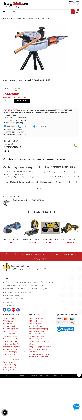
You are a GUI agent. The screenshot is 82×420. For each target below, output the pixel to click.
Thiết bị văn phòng (9, 365)
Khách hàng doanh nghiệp (38, 329)
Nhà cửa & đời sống (10, 349)
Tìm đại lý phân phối (36, 336)
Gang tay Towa (8, 357)
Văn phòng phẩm (9, 362)
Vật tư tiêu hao (8, 321)
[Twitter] (9, 310)
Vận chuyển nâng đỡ (10, 331)
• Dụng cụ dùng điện (69, 254)
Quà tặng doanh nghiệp (11, 370)
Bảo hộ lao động (8, 318)
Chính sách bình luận (36, 331)
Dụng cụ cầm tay (9, 323)
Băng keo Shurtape (9, 354)
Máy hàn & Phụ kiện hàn (11, 347)
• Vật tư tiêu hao (39, 254)
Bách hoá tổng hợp (9, 367)
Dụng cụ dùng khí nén (10, 329)
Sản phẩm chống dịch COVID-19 (14, 352)
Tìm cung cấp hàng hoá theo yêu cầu (39, 343)
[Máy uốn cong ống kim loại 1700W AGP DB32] (7, 203)
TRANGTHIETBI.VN (11, 110)
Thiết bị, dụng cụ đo (10, 341)
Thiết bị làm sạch (9, 334)
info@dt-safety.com (12, 305)
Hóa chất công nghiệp (11, 339)
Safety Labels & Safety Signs (13, 359)
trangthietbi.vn (11, 126)
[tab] (9, 159)
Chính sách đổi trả (35, 323)
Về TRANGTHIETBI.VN (37, 334)
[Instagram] (18, 310)
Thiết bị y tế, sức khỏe (11, 344)
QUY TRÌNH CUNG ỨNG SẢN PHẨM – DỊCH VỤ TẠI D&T (39, 355)
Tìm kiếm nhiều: (11, 254)
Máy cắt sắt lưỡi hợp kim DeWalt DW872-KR (38, 239)
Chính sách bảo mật (36, 318)
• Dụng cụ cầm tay (53, 254)
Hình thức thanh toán (36, 339)
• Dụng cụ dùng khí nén (41, 259)
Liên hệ (6, 151)
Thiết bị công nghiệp (10, 336)
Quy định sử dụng (35, 326)
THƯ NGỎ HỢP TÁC (36, 352)
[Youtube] (13, 310)
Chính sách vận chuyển (37, 321)
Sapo (74, 376)
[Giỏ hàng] (77, 13)
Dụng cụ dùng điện (9, 326)
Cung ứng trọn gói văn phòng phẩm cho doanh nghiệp (40, 348)
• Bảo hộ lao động (25, 254)
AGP (15, 91)
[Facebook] (4, 310)
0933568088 (74, 2)
